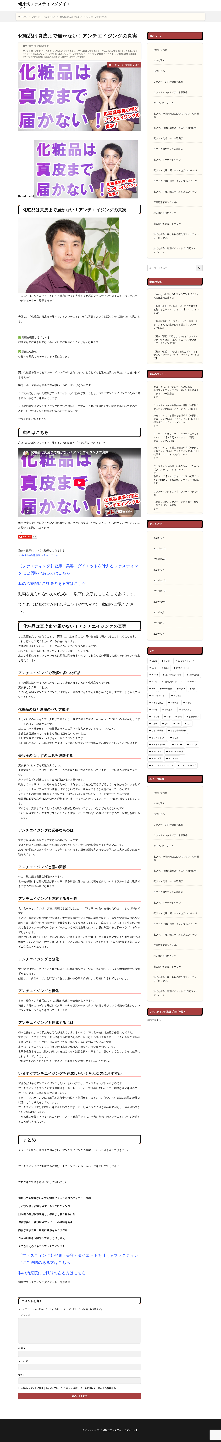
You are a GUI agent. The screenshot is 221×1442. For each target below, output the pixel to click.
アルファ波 (156, 758)
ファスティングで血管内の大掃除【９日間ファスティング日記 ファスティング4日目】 (176, 407)
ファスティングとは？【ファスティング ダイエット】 (176, 493)
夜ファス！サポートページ (167, 159)
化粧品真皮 (38, 56)
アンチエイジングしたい (52, 51)
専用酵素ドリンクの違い (166, 202)
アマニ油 (193, 744)
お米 (169, 716)
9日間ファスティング (173, 681)
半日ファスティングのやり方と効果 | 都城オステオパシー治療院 (176, 392)
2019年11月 (160, 591)
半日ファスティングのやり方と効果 (172, 386)
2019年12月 (160, 580)
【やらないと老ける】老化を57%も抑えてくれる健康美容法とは (176, 296)
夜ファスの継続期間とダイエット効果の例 (175, 127)
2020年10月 (160, 559)
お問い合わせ (160, 49)
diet (153, 688)
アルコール (156, 751)
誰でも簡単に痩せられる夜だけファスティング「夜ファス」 (176, 236)
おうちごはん (157, 702)
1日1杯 (167, 661)
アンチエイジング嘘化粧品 (50, 53)
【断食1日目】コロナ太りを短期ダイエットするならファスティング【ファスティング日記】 (176, 355)
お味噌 (154, 709)
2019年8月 (159, 623)
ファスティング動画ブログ (43, 17)
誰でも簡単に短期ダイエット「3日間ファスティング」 (176, 250)
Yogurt (182, 688)
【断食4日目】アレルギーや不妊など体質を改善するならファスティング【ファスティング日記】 (176, 309)
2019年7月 (159, 633)
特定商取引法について (165, 213)
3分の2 (155, 675)
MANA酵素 (167, 688)
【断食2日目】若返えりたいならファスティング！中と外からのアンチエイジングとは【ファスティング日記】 (176, 339)
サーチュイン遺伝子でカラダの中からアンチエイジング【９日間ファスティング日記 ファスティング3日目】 (176, 437)
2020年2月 (159, 569)
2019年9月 (159, 612)
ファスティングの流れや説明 (168, 81)
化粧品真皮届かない (52, 56)
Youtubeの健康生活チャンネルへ (40, 555)
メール (23, 1361)
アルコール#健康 (176, 751)
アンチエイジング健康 (121, 51)
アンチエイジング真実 (73, 53)
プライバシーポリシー (165, 103)
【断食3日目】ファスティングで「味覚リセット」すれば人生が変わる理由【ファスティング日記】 (176, 324)
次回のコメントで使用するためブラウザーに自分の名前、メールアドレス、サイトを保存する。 (69, 1388)
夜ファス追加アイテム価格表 (168, 149)
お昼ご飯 (155, 716)
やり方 (175, 737)
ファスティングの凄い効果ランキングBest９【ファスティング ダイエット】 (176, 468)
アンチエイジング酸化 (113, 53)
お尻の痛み (186, 709)
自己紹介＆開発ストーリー (167, 223)
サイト (21, 1375)
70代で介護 (194, 675)
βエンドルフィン (159, 695)
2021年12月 (160, 548)
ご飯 (178, 723)
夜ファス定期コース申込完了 (168, 138)
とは (189, 723)
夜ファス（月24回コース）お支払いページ (175, 181)
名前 (22, 1348)
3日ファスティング (173, 675)
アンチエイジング (33, 51)
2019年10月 (160, 601)
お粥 (180, 716)
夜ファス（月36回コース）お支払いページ (175, 191)
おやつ (188, 702)
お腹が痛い (194, 716)
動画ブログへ (154, 1019)
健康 (126, 53)
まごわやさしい (158, 737)
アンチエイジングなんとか (99, 51)
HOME (24, 17)
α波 (193, 688)
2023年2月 (159, 537)
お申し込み (159, 60)
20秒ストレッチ (183, 668)
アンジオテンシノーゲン (162, 765)
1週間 (166, 668)
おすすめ (174, 702)
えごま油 (177, 695)
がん (167, 723)
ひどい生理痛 (157, 730)
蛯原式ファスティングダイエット (44, 6)
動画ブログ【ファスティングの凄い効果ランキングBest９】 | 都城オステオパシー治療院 (176, 478)
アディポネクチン (159, 744)
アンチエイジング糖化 (93, 53)
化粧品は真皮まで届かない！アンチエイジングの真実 (83, 17)
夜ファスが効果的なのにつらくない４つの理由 (176, 115)
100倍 (154, 661)
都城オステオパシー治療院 (73, 56)
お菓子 (154, 723)
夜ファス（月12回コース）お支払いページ (175, 170)
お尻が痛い (169, 709)
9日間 (154, 681)
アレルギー (173, 758)
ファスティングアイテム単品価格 (171, 92)
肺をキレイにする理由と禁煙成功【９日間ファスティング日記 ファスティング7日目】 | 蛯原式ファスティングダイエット (176, 419)
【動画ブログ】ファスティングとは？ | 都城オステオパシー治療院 (176, 503)
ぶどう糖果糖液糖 (178, 730)
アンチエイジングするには (75, 51)
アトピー (178, 744)
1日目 (154, 668)
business (194, 681)
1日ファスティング (186, 661)
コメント (24, 1315)
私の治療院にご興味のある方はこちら (52, 583)
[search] (199, 268)
